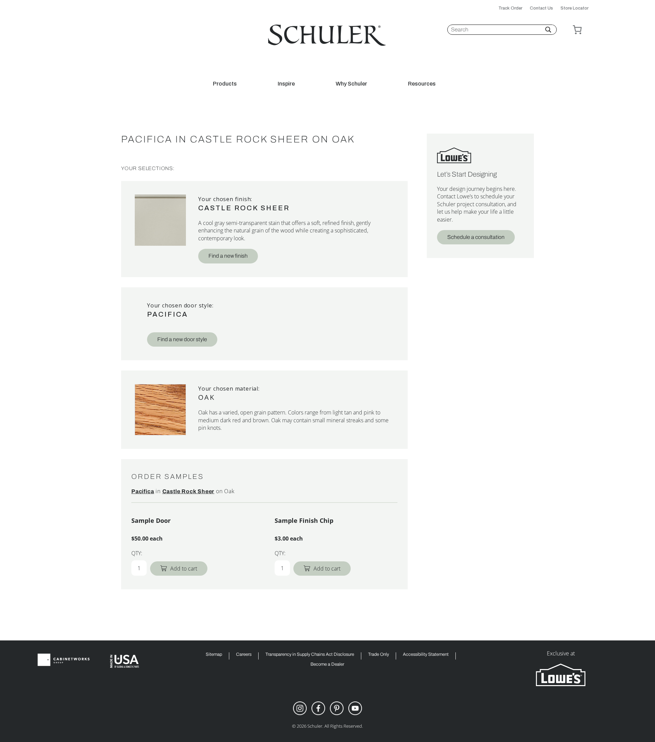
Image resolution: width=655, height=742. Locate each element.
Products (225, 84)
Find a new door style (182, 339)
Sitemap (214, 654)
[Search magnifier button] (548, 29)
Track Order (510, 8)
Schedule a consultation (476, 237)
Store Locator (574, 8)
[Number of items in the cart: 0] (577, 29)
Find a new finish (228, 256)
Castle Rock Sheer (244, 208)
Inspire (286, 84)
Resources (422, 84)
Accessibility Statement (426, 654)
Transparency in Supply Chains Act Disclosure (309, 654)
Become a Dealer (327, 664)
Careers (243, 654)
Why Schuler (351, 84)
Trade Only (378, 654)
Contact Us (541, 8)
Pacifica (167, 314)
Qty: (136, 553)
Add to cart (183, 568)
